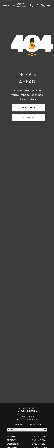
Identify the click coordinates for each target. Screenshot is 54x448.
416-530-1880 (35, 425)
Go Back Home (29, 107)
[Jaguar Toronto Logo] (8, 5)
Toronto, (21, 419)
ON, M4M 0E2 (31, 419)
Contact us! (28, 117)
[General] (43, 5)
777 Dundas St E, (27, 417)
